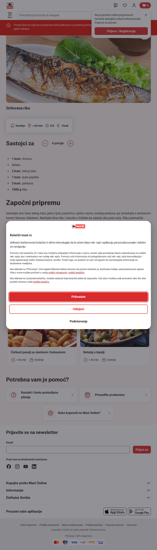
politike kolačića (41, 282)
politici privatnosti (57, 272)
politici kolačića (76, 272)
